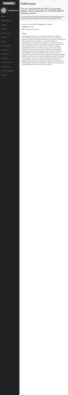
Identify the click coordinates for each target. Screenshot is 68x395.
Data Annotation (5, 66)
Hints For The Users (6, 62)
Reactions (3, 29)
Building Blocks (5, 54)
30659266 (31, 27)
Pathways (3, 25)
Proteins (3, 41)
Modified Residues (6, 20)
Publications (4, 58)
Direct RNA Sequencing (7, 71)
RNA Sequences (5, 33)
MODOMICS (9, 3)
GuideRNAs (4, 50)
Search (4, 75)
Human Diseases (5, 45)
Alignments (4, 37)
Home (4, 16)
